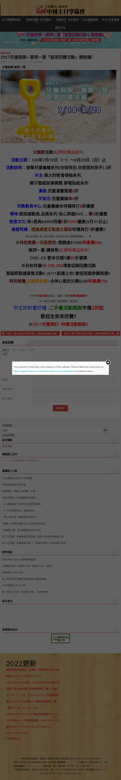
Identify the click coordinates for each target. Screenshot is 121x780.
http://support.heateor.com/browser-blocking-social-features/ (44, 371)
